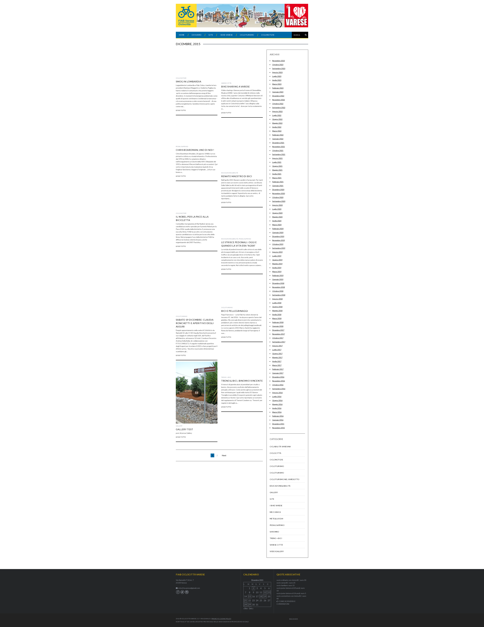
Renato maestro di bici (236, 176)
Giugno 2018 (277, 307)
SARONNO (274, 532)
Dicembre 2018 (278, 283)
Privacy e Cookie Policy (221, 619)
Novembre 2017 (278, 334)
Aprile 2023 (276, 80)
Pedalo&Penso (182, 146)
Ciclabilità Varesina (280, 446)
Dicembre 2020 (278, 189)
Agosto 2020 (277, 205)
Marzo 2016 (276, 412)
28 (245, 604)
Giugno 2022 (277, 119)
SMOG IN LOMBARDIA (188, 81)
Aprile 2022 (276, 127)
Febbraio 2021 (277, 182)
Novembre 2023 (278, 61)
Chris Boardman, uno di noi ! (195, 150)
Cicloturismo (247, 35)
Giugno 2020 (277, 213)
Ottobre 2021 (277, 150)
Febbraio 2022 (277, 135)
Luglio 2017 (276, 350)
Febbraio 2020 (277, 229)
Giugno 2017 (277, 353)
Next (224, 455)
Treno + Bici (226, 377)
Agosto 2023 (277, 72)
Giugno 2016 (277, 400)
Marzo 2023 (276, 84)
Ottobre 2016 (277, 385)
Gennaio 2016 (277, 420)
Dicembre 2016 (278, 377)
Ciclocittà (275, 453)
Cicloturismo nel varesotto (284, 479)
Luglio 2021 (276, 162)
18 (261, 596)
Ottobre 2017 (277, 338)
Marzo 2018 (276, 318)
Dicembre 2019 (278, 236)
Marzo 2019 (276, 271)
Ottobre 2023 (277, 64)
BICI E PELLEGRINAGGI (234, 311)
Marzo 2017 (276, 365)
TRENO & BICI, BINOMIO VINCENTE (242, 380)
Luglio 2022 (276, 115)
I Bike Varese (226, 35)
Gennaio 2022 (277, 139)
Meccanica (275, 512)
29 (249, 604)
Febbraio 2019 (277, 275)
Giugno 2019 (277, 260)
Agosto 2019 (277, 252)
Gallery (179, 426)
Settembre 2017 (278, 342)
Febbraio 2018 (277, 322)
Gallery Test (184, 429)
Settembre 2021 (278, 154)
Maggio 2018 (277, 311)
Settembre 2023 (278, 68)
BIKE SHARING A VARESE (235, 86)
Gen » (251, 608)
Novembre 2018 (278, 287)
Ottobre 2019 (277, 244)
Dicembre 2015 (278, 424)
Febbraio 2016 (277, 416)
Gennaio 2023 (277, 92)
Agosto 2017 (277, 346)
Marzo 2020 (276, 225)
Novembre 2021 (278, 147)
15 (249, 596)
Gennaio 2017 (277, 373)
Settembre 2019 (278, 248)
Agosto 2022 (277, 111)
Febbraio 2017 (277, 369)
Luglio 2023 (276, 76)
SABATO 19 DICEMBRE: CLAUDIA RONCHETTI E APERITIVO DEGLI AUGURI (195, 323)
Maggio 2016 (277, 404)
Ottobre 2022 (277, 104)
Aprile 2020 (276, 221)
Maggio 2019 (277, 264)
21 (245, 600)
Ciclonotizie (268, 35)
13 (269, 592)
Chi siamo (197, 35)
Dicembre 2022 (278, 96)
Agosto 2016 (277, 393)
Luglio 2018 (276, 303)
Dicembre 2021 (278, 143)
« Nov (245, 608)
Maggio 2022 (277, 123)
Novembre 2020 (278, 193)
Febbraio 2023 (277, 88)
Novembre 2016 (278, 381)
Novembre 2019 (278, 240)
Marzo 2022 (276, 131)
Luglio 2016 (276, 396)
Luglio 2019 (276, 256)
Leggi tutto (181, 110)
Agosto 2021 (277, 158)
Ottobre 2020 (277, 197)
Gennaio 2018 (277, 326)
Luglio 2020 (276, 209)
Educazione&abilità (229, 173)
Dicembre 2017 (278, 330)
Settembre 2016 (278, 389)
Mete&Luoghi (276, 519)
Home (182, 35)
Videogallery (277, 551)
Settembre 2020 (278, 201)
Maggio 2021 (277, 170)
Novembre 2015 (278, 428)
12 (265, 592)
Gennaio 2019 (277, 279)
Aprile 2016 (276, 408)
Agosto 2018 (277, 299)
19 (265, 596)
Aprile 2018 (276, 314)
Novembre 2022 (278, 100)
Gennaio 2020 (277, 232)
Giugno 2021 (277, 166)
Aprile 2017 (276, 361)
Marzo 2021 (276, 178)
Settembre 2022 (278, 107)
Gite (210, 35)
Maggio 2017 (277, 357)
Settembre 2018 (278, 295)
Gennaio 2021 (277, 186)
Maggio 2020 (277, 217)
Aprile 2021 (276, 174)
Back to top (293, 618)
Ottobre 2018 (277, 291)
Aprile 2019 (276, 268)
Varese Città (226, 83)
